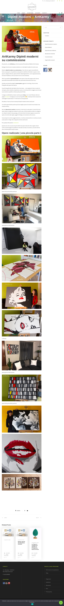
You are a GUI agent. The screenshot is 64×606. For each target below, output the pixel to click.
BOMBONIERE (30, 12)
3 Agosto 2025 (7, 539)
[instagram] (61, 0)
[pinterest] (59, 0)
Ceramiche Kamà (48, 56)
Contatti (47, 35)
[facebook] (57, 0)
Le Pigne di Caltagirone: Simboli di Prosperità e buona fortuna (35, 547)
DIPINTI (23, 12)
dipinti (18, 20)
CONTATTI (44, 12)
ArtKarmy (11, 20)
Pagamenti (48, 579)
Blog (47, 573)
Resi (47, 588)
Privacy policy (49, 591)
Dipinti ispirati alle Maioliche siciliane (21, 543)
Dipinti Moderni (48, 47)
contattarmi (15, 122)
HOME (18, 12)
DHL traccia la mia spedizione (52, 569)
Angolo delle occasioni (50, 60)
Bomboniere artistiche (50, 53)
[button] (61, 603)
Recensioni (48, 585)
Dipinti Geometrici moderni (51, 44)
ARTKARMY (37, 12)
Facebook (7, 96)
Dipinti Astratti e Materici (50, 50)
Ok (32, 604)
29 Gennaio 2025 (35, 542)
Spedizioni (48, 582)
